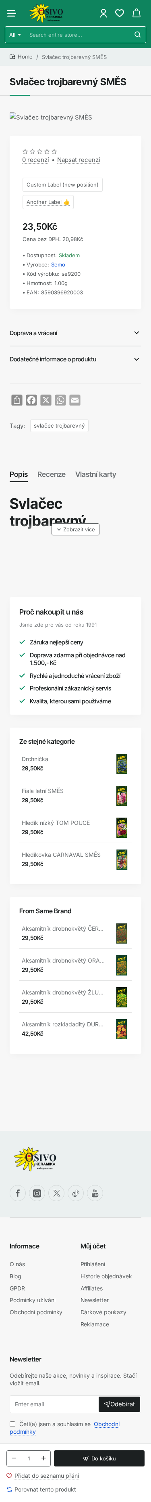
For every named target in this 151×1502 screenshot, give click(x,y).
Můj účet (93, 1246)
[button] (99, 1458)
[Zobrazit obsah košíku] (136, 13)
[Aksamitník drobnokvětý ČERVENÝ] (122, 933)
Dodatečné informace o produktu (53, 359)
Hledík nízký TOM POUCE (56, 822)
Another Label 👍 (48, 202)
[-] (14, 1458)
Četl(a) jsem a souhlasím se (65, 1427)
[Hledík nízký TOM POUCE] (122, 828)
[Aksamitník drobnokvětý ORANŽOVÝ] (122, 965)
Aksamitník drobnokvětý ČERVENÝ (64, 928)
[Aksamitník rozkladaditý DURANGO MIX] (122, 1029)
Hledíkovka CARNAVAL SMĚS (61, 854)
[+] (43, 1458)
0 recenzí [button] (35, 160)
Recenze (51, 474)
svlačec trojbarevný (59, 425)
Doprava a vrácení (33, 333)
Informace (24, 1246)
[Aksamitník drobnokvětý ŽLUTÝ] (122, 997)
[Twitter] (56, 1193)
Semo (58, 264)
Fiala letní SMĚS (43, 790)
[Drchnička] (122, 764)
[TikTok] (76, 1193)
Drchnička (35, 758)
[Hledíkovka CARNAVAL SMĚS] (122, 860)
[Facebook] (18, 1193)
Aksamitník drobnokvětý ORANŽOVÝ (64, 960)
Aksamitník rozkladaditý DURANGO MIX (64, 1024)
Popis (19, 474)
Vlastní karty (95, 474)
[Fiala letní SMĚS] (122, 796)
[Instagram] (37, 1193)
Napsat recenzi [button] (78, 160)
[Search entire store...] (138, 35)
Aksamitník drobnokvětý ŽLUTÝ (64, 992)
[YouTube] (95, 1193)
